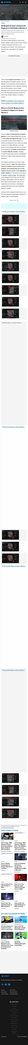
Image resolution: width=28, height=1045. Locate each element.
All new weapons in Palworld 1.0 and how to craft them (7, 927)
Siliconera (14, 1013)
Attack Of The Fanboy (14, 1010)
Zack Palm (3, 870)
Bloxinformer (14, 1031)
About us (3, 990)
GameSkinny (14, 1021)
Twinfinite (14, 1006)
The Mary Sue (14, 1025)
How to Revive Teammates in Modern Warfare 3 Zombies (6, 866)
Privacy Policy (4, 992)
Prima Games (14, 1012)
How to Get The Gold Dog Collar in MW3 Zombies (6, 904)
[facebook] (9, 984)
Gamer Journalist (14, 1019)
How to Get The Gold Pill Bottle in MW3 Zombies (20, 904)
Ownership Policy (13, 992)
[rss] (2, 984)
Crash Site (22, 175)
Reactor (5, 175)
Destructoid (14, 1017)
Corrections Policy (14, 994)
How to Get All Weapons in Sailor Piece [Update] (20, 927)
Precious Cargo (12, 175)
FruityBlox (14, 1029)
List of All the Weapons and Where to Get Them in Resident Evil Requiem (7, 945)
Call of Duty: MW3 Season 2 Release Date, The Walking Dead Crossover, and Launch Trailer (20, 846)
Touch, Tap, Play (14, 1027)
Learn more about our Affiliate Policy (7, 827)
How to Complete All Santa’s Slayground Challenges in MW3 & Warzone (20, 867)
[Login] (25, 2)
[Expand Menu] (22, 2)
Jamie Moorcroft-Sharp (6, 851)
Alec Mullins (17, 872)
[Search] (20, 2)
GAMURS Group (24, 1036)
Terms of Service (4, 994)
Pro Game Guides (14, 1004)
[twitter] (5, 984)
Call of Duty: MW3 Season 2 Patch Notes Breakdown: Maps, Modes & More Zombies (7, 846)
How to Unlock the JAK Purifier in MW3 (7, 885)
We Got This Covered (14, 1015)
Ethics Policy (12, 990)
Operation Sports (14, 1023)
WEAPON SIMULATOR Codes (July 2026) (20, 943)
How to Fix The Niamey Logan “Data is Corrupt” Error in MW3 (20, 886)
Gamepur (14, 1008)
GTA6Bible (14, 1033)
